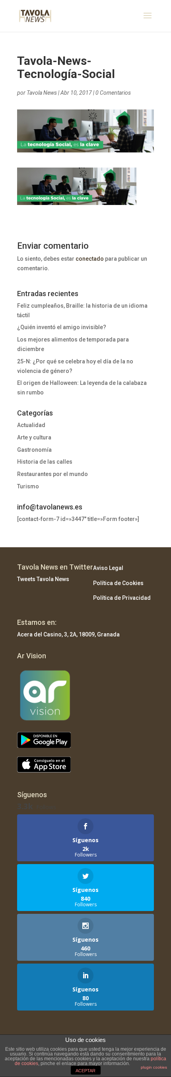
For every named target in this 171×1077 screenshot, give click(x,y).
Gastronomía (34, 450)
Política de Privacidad (122, 598)
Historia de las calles (44, 462)
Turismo (28, 486)
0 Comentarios (113, 93)
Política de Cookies (118, 583)
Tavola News (42, 93)
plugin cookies (154, 1067)
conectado (90, 259)
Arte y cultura (34, 437)
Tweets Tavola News (43, 579)
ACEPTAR (85, 1070)
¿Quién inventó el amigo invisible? (61, 327)
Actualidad (31, 425)
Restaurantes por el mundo (52, 474)
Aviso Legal (108, 568)
